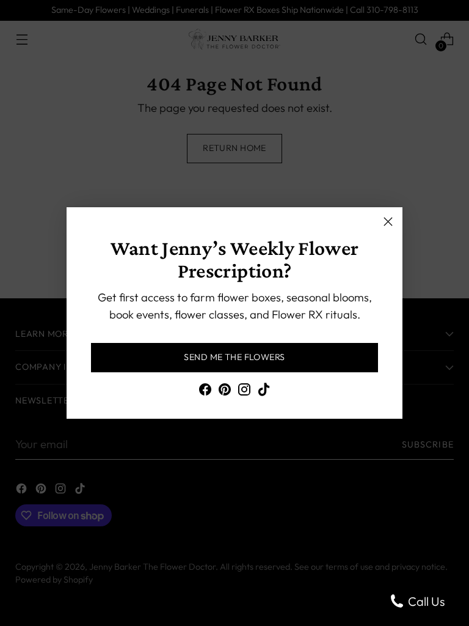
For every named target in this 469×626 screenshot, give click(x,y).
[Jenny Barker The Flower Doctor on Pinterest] (224, 392)
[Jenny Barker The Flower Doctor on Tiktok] (263, 392)
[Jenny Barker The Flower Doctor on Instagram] (244, 392)
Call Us (425, 601)
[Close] (388, 221)
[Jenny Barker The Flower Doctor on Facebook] (205, 392)
